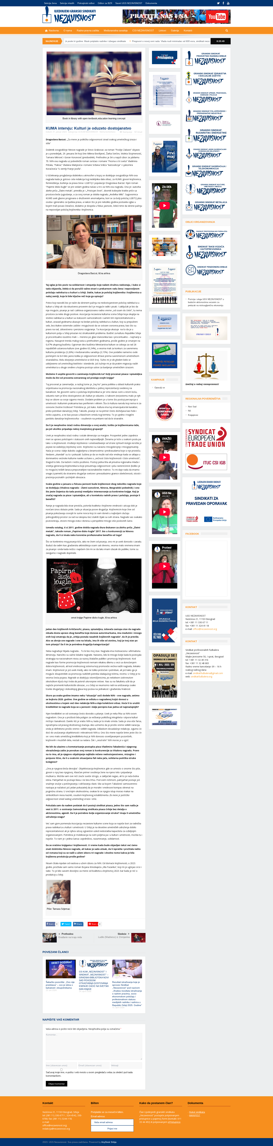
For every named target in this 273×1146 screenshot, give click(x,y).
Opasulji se (160, 387)
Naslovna (54, 30)
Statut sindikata (197, 1112)
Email (139, 132)
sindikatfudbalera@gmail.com (208, 673)
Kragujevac (193, 415)
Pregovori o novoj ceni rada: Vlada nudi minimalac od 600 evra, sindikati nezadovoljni (117, 41)
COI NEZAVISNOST (143, 30)
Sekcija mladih (67, 3)
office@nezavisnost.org (205, 628)
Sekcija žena (50, 3)
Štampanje (127, 132)
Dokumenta (151, 3)
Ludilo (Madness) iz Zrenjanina (114, 937)
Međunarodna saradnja (115, 30)
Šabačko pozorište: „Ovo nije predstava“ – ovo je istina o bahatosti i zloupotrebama (60, 985)
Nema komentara (107, 132)
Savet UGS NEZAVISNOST (128, 3)
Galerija (175, 30)
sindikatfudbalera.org (201, 676)
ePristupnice (174, 1122)
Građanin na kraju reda (70, 937)
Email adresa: (98, 1116)
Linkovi (162, 30)
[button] (164, 91)
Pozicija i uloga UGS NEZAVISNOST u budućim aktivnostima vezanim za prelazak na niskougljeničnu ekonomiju (206, 302)
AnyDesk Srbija (108, 1142)
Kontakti (188, 30)
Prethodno (67, 934)
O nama (68, 30)
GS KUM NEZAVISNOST (88, 132)
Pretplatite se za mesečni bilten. (107, 1112)
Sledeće (122, 934)
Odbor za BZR (105, 3)
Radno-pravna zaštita (88, 30)
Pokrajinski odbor (86, 3)
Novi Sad (192, 406)
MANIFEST (194, 1115)
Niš (189, 411)
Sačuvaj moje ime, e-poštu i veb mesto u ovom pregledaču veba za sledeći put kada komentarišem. (89, 1074)
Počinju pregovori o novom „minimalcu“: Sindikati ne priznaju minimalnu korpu (203, 41)
